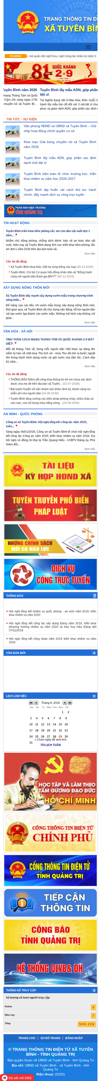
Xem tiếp (89, 253)
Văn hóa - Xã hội (17, 331)
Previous (6, 100)
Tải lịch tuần (50, 745)
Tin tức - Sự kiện (21, 119)
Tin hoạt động (16, 223)
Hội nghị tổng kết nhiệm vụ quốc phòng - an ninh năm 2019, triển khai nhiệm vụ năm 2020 (52, 608)
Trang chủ (26, 1038)
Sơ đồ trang (50, 1038)
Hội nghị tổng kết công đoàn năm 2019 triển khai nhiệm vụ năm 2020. (52, 635)
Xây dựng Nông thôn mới (26, 287)
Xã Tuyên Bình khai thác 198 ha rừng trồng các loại (52, 267)
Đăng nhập (74, 1038)
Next (94, 100)
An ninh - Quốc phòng (23, 414)
